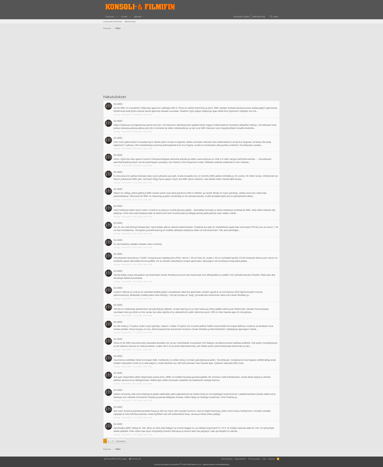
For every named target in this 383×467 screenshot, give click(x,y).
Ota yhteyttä (226, 458)
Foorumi (109, 16)
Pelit (150, 114)
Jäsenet (137, 16)
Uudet (124, 16)
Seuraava (120, 441)
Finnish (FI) (136, 458)
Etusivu (271, 458)
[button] (117, 16)
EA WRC (118, 104)
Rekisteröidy (130, 21)
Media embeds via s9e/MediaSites (216, 464)
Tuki (264, 458)
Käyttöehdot (240, 458)
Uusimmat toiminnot (112, 21)
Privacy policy (254, 458)
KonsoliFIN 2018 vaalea (116, 458)
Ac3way (117, 114)
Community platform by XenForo (177, 464)
